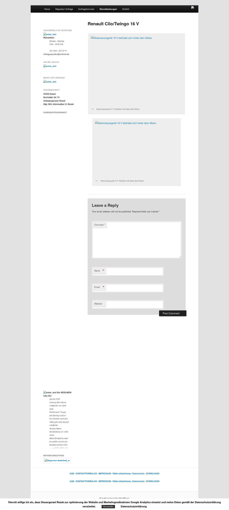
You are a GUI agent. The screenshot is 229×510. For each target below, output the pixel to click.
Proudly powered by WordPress (114, 498)
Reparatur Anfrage (64, 9)
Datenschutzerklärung (134, 506)
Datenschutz (138, 473)
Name (99, 270)
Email (99, 287)
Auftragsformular (86, 9)
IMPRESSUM (105, 473)
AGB (72, 473)
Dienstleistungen (108, 9)
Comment (99, 224)
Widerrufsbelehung (121, 473)
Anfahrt (125, 9)
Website (98, 303)
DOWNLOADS (152, 473)
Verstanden (108, 506)
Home (47, 9)
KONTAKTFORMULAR (86, 473)
